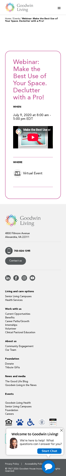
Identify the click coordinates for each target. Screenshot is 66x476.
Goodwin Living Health (18, 403)
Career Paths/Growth (17, 321)
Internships (11, 325)
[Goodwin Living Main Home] (21, 7)
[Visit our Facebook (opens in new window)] (16, 280)
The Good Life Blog (16, 381)
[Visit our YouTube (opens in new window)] (32, 280)
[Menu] (59, 8)
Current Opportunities (17, 314)
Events (16, 19)
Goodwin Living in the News (21, 385)
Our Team (10, 350)
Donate (9, 364)
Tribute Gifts (12, 367)
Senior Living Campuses (18, 296)
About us (10, 341)
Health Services (14, 300)
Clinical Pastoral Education (20, 332)
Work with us (13, 309)
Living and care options (19, 291)
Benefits (10, 317)
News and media (15, 376)
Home (8, 19)
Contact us (15, 261)
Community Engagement (19, 346)
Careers (9, 414)
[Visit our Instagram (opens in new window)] (24, 280)
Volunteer (10, 329)
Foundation (12, 359)
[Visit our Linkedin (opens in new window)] (8, 280)
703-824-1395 (22, 251)
